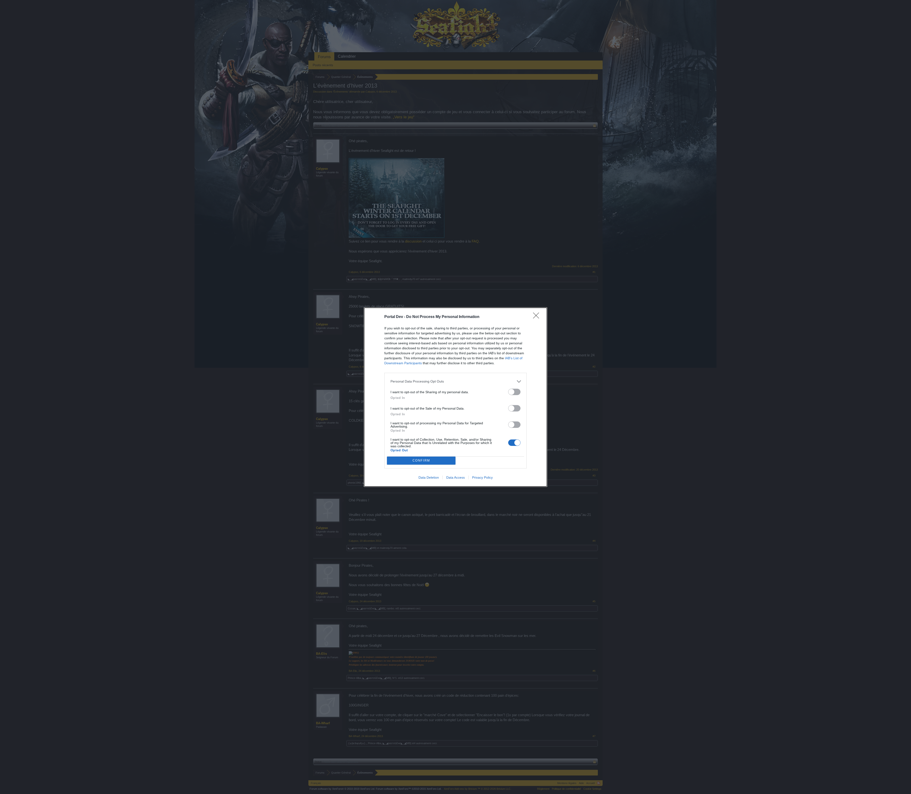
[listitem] (455, 381)
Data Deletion (428, 477)
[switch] (514, 392)
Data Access (455, 477)
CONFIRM (421, 460)
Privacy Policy (482, 477)
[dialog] (455, 397)
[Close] (537, 317)
